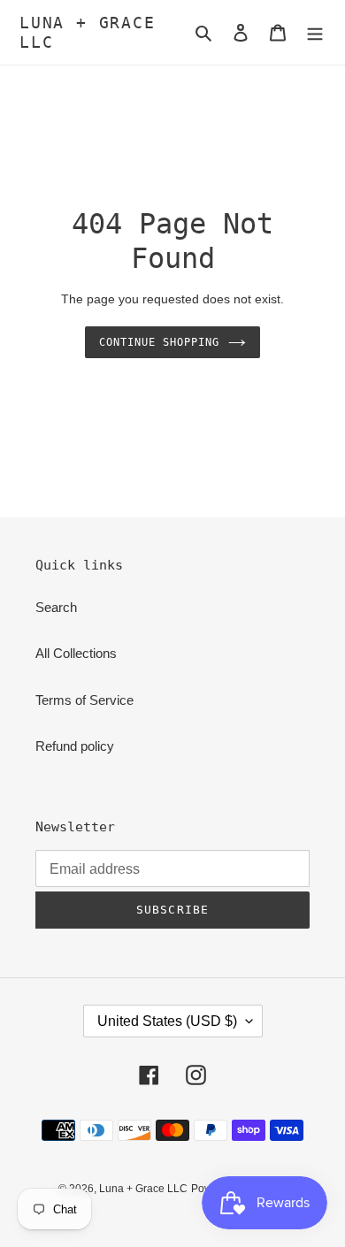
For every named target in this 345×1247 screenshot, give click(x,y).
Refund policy (74, 746)
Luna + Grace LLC (87, 32)
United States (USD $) (167, 1021)
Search (56, 607)
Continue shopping (159, 342)
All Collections (76, 653)
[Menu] (315, 32)
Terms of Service (84, 700)
